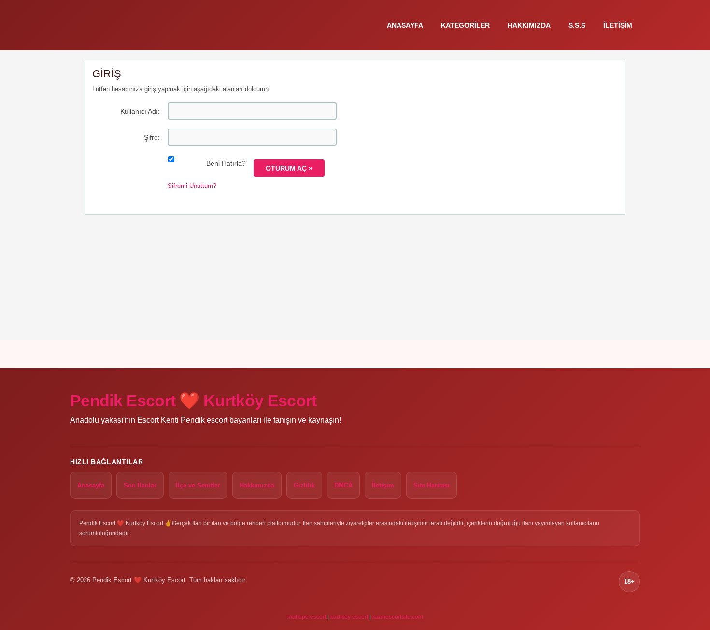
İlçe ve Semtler (198, 485)
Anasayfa (405, 25)
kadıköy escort (349, 617)
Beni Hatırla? (226, 163)
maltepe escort (306, 617)
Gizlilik (304, 485)
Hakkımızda (529, 25)
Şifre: (152, 137)
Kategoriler (465, 25)
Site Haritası (431, 485)
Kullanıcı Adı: (140, 111)
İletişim (617, 25)
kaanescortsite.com (397, 617)
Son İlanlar (140, 485)
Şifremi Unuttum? (192, 185)
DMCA (343, 485)
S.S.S (576, 25)
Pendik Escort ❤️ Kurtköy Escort (193, 400)
